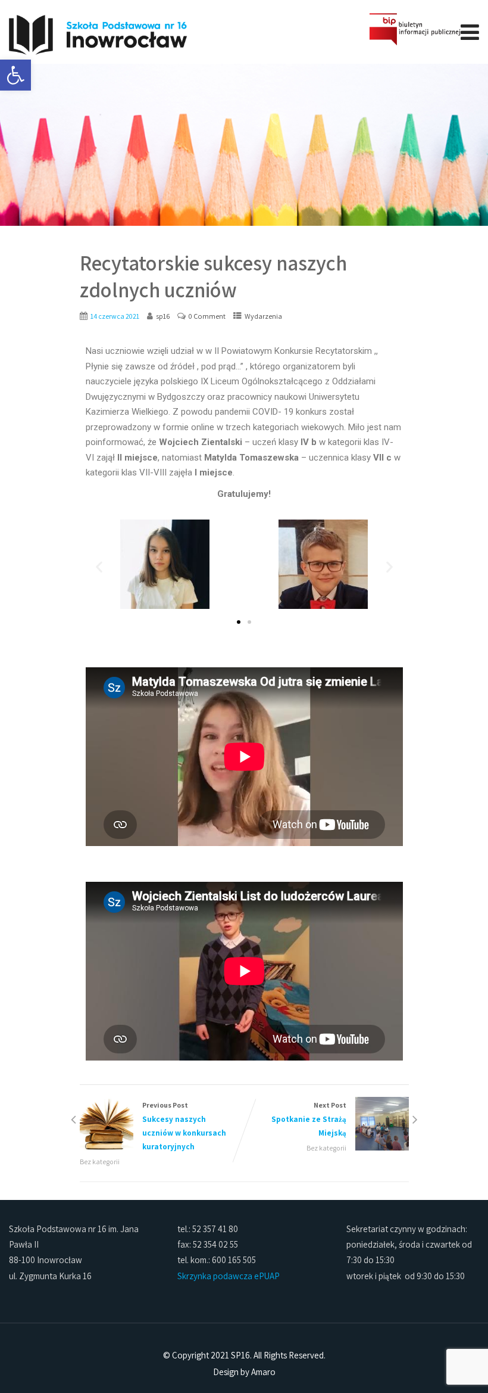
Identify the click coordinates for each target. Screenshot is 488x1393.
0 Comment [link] (207, 316)
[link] (15, 75)
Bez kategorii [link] (100, 1161)
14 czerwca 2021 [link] (114, 316)
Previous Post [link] (184, 1126)
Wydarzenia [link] (263, 316)
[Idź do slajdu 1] (238, 622)
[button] (99, 566)
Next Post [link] (308, 1119)
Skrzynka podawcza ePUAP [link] (228, 1276)
